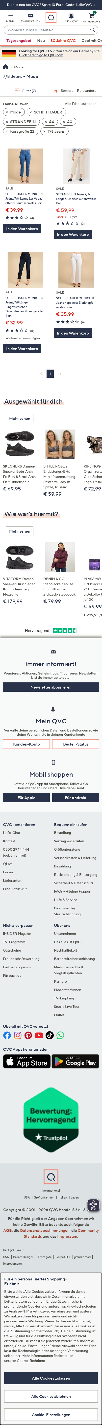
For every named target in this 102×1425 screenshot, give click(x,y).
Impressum (67, 1236)
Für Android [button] (75, 797)
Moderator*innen (67, 990)
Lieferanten (12, 880)
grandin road (82, 1257)
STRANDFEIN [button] (22, 121)
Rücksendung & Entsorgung (75, 874)
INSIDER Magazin (17, 933)
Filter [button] (29, 91)
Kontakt (9, 841)
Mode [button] (15, 112)
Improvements (13, 1263)
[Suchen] (93, 29)
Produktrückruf (15, 889)
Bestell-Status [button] (75, 744)
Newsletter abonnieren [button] (51, 687)
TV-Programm (14, 942)
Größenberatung (67, 849)
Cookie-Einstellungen (51, 1414)
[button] (10, 19)
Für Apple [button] (26, 797)
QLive (8, 864)
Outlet (59, 1015)
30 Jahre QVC (63, 40)
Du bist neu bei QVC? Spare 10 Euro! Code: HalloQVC (50, 4)
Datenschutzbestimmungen (45, 1230)
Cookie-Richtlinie (31, 1360)
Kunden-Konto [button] (26, 744)
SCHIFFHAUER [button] (47, 112)
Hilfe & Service (65, 900)
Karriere (60, 981)
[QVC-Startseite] (5, 67)
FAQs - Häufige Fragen (72, 891)
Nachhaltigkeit (65, 950)
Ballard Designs (23, 1257)
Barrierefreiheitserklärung (74, 958)
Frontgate (45, 1257)
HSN (6, 1257)
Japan (75, 1197)
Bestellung (62, 832)
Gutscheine (12, 950)
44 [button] (51, 121)
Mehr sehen (19, 418)
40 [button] (69, 121)
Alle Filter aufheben (81, 103)
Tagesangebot (18, 40)
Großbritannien (44, 1197)
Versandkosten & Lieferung (75, 858)
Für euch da (12, 975)
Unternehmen (65, 933)
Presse (8, 872)
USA (27, 1197)
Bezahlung (62, 866)
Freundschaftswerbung (21, 958)
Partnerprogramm (17, 967)
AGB (7, 1230)
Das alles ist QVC (67, 942)
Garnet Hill (62, 1257)
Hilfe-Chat (11, 832)
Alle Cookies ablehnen (51, 1396)
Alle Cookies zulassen (51, 1378)
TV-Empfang (64, 998)
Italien (62, 1197)
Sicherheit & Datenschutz (74, 883)
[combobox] (46, 30)
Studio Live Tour (66, 1006)
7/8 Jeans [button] (56, 131)
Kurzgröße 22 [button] (21, 131)
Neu (41, 40)
